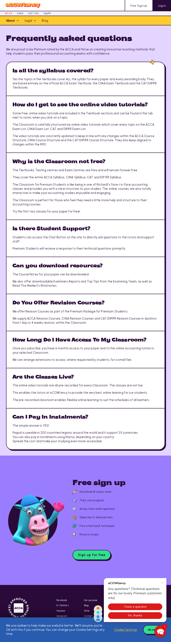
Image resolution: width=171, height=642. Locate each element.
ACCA (8, 13)
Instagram (61, 616)
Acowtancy (22, 5)
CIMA (20, 13)
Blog (45, 20)
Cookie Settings (125, 630)
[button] (160, 631)
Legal (28, 20)
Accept (153, 630)
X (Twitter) (62, 605)
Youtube (60, 610)
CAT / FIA (33, 13)
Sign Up (139, 5)
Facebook (61, 600)
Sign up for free (92, 555)
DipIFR (47, 13)
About (10, 20)
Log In (162, 5)
